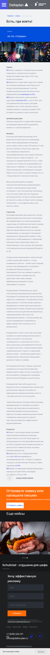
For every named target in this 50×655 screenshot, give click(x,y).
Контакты (33, 627)
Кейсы (25, 627)
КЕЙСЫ (17, 16)
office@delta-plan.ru (17, 638)
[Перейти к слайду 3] (27, 557)
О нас (8, 627)
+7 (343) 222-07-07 (15, 635)
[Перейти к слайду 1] (22, 557)
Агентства (16, 627)
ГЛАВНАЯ (10, 16)
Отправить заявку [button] (15, 505)
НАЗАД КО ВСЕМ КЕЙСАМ (24, 478)
